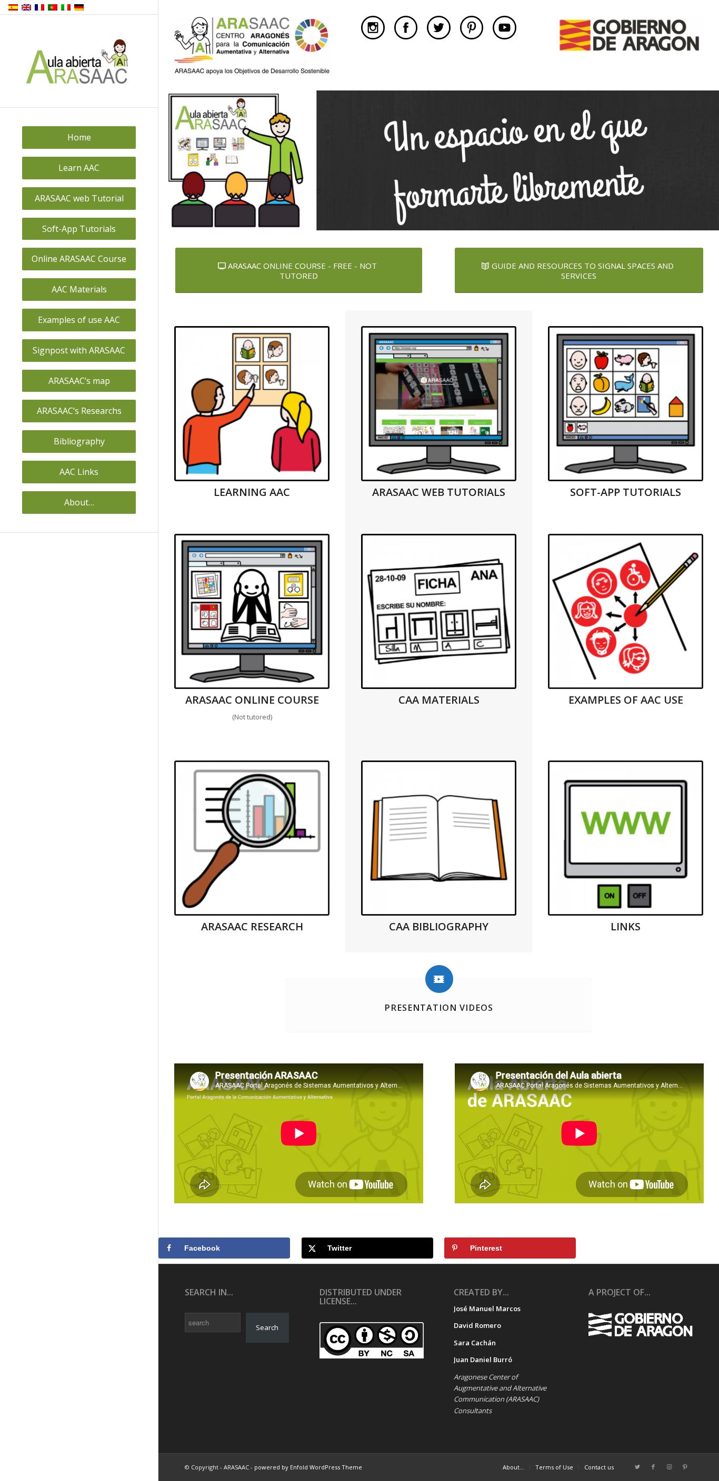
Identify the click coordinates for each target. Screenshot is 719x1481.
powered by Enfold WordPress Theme (308, 1467)
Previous (167, 160)
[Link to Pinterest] (685, 1467)
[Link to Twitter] (637, 1467)
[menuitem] (79, 137)
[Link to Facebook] (653, 1467)
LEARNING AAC (252, 492)
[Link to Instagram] (669, 1467)
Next (710, 160)
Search (267, 1327)
